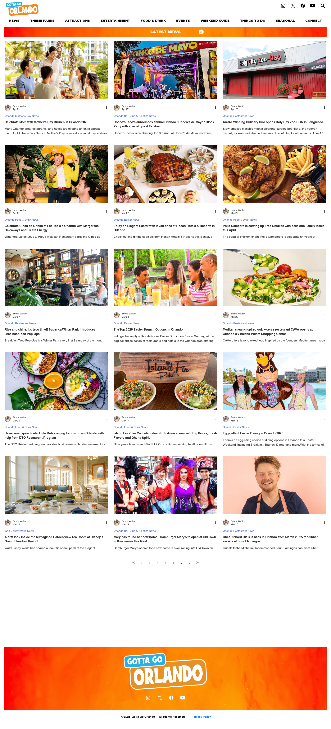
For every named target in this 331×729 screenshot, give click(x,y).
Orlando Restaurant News (238, 115)
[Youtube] (312, 5)
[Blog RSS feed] (201, 32)
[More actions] (107, 107)
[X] (293, 5)
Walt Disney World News (19, 530)
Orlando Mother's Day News (22, 115)
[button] (42, 20)
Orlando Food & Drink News (22, 219)
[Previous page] (141, 562)
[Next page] (189, 562)
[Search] (322, 5)
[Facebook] (303, 5)
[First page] (133, 562)
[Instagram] (283, 5)
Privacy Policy (202, 716)
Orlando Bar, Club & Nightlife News (135, 115)
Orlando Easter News (126, 219)
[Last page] (197, 562)
